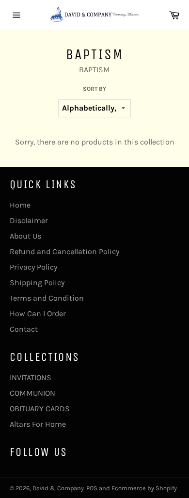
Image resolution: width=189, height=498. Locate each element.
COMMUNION (32, 393)
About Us (25, 236)
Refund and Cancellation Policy (64, 251)
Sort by (94, 88)
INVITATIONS (30, 377)
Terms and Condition (47, 298)
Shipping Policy (37, 282)
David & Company (58, 488)
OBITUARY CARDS (40, 408)
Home (20, 204)
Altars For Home (38, 424)
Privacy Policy (33, 267)
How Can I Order (38, 313)
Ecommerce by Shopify (144, 488)
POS (91, 488)
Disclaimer (29, 220)
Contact (24, 329)
